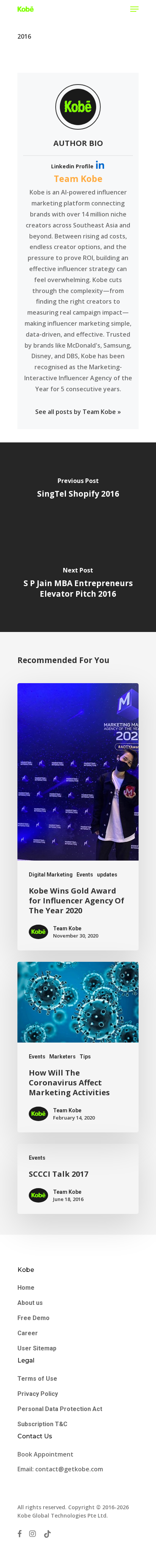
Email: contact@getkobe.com (60, 1469)
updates (107, 875)
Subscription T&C (42, 1424)
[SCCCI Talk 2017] (78, 1179)
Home (25, 1287)
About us (30, 1302)
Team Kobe (78, 178)
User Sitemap (36, 1348)
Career (27, 1333)
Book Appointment (46, 1454)
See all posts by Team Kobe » (78, 412)
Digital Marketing (51, 875)
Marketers (62, 1057)
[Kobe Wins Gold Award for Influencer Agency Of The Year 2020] (78, 816)
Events (84, 875)
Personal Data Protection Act (59, 1409)
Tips (85, 1057)
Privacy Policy (37, 1393)
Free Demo (33, 1318)
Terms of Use (37, 1378)
